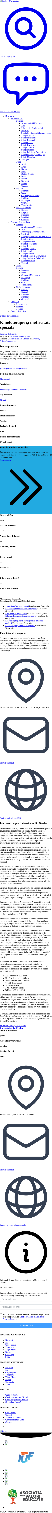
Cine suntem (10, 1412)
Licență (3, 400)
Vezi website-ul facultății (10, 818)
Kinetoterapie (5, 379)
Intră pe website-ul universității (13, 1225)
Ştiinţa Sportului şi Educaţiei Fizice (13, 368)
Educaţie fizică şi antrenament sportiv (21, 616)
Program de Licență (8, 334)
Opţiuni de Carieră (13, 1402)
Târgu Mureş (10, 1350)
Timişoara (9, 1347)
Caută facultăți (11, 1395)
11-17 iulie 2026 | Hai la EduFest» (25, 8)
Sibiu (7, 1357)
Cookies (8, 1422)
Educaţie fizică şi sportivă (16, 613)
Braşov (8, 1352)
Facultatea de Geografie (20, 336)
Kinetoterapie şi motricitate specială (13, 389)
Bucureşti (9, 1340)
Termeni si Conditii (13, 1417)
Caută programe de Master (16, 1400)
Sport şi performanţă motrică (17, 606)
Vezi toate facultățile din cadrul (13, 1026)
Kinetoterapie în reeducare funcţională (21, 609)
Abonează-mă (26, 1325)
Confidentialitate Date (14, 1420)
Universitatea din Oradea (18, 339)
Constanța (9, 1354)
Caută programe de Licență (16, 1397)
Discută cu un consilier (9, 316)
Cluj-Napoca (10, 1345)
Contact (8, 1415)
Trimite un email (7, 763)
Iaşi (6, 1342)
